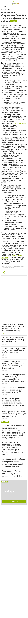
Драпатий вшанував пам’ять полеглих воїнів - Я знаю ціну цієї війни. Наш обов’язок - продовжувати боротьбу (13, 328)
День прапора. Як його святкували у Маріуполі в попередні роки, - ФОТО (13, 473)
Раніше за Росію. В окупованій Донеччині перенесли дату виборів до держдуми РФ (13, 390)
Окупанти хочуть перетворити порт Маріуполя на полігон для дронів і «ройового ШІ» (13, 340)
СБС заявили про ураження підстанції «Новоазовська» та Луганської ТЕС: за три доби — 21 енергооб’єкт (13, 365)
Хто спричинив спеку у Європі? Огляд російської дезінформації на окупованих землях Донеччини (14, 352)
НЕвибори (8, 491)
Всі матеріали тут (14, 501)
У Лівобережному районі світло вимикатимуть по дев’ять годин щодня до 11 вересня (14, 414)
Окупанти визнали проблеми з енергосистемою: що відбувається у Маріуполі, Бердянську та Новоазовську (13, 378)
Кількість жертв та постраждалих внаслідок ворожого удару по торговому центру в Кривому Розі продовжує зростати (12, 448)
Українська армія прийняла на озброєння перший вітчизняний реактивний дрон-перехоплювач (13, 463)
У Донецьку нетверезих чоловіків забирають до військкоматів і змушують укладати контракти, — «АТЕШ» (13, 402)
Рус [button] (5, 6)
